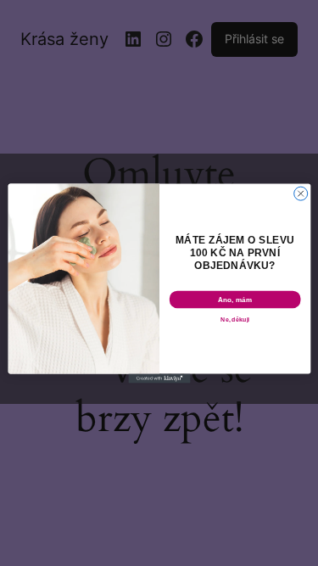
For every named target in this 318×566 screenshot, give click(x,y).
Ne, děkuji (234, 319)
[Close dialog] (300, 193)
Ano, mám (235, 299)
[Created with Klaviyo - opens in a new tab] (159, 378)
